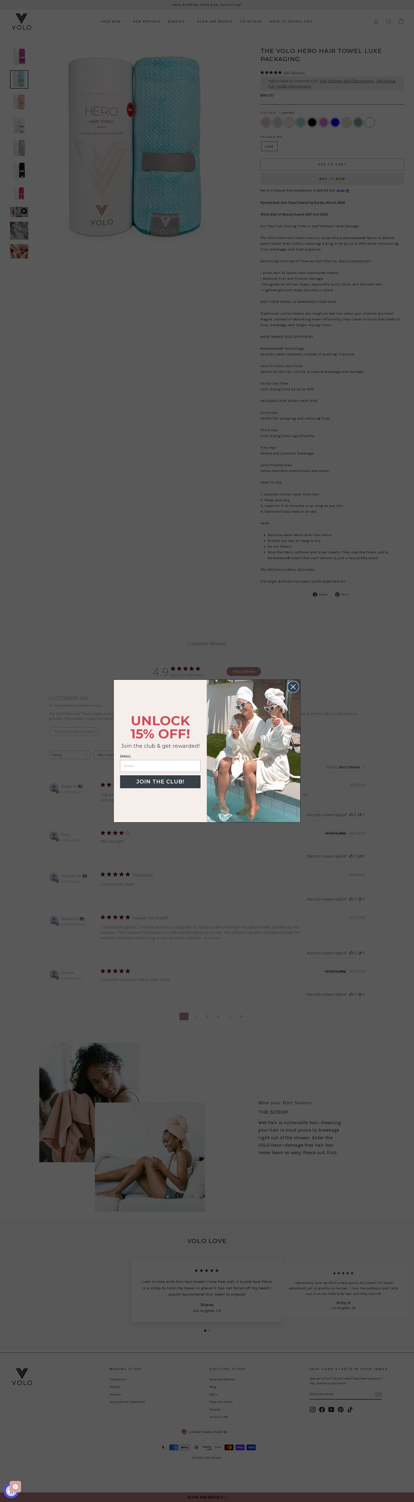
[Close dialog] (293, 686)
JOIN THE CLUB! (160, 781)
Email (125, 756)
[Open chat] (15, 1486)
